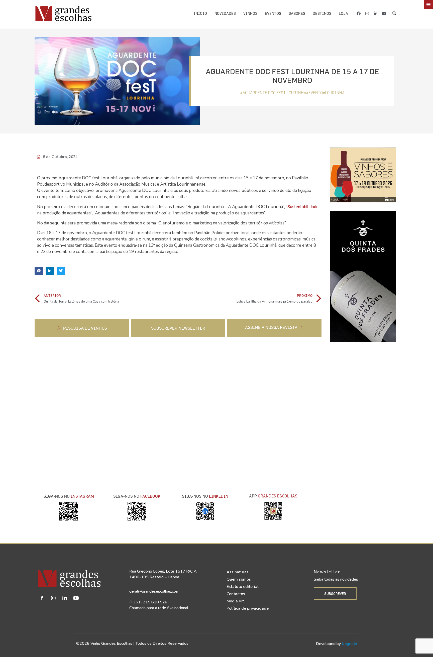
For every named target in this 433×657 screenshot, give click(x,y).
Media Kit (235, 601)
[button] (394, 14)
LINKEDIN (218, 496)
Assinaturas (238, 572)
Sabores (297, 13)
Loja (343, 13)
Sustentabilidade (302, 206)
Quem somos (239, 579)
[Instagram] (367, 14)
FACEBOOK (150, 496)
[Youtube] (384, 14)
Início (200, 13)
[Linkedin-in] (376, 14)
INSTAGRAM (82, 496)
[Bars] (428, 4)
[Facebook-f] (359, 14)
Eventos (273, 13)
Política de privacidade (248, 608)
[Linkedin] (65, 598)
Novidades (225, 13)
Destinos (322, 13)
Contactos (236, 594)
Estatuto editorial (243, 586)
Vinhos (250, 13)
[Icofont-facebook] (42, 598)
